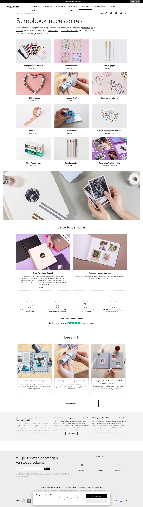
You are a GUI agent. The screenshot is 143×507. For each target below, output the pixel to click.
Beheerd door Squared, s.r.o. (101, 490)
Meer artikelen (71, 403)
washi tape (53, 30)
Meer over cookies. (75, 500)
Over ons (82, 487)
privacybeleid (46, 474)
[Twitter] (121, 13)
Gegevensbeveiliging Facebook (68, 490)
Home (17, 13)
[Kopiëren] (126, 13)
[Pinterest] (111, 13)
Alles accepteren (96, 496)
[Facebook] (106, 13)
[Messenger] (116, 13)
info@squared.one (85, 490)
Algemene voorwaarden (50, 490)
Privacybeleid (37, 490)
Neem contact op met (95, 487)
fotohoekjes (87, 27)
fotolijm (19, 30)
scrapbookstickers (69, 30)
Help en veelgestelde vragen (50, 487)
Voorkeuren (96, 501)
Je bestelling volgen (69, 487)
